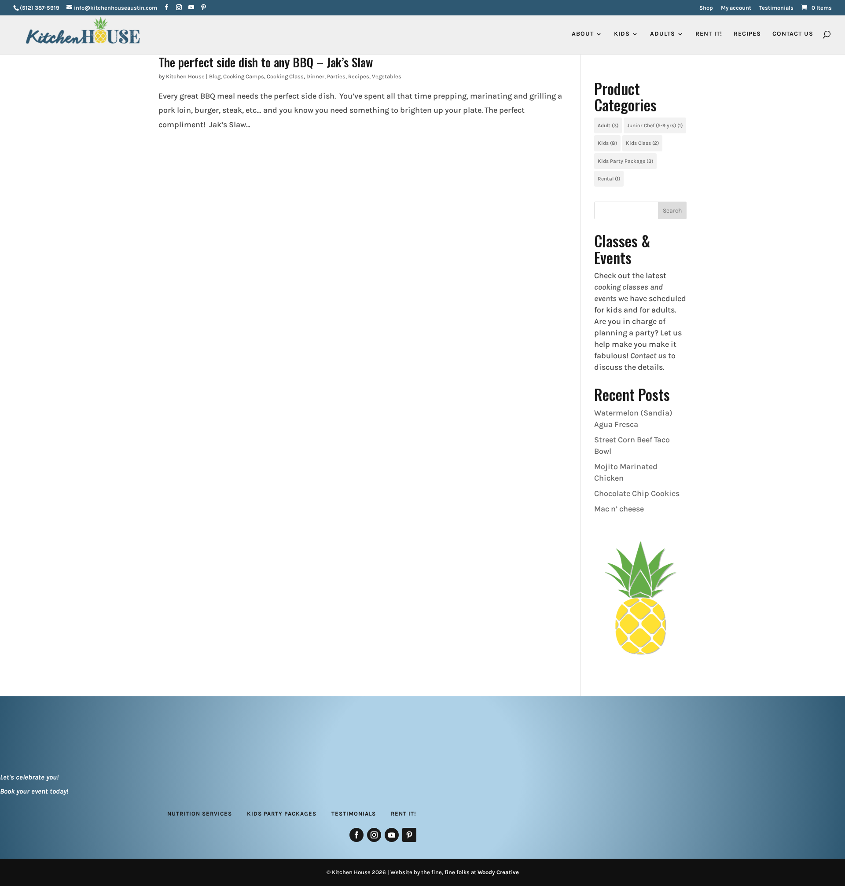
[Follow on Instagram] (374, 835)
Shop (706, 8)
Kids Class (642, 143)
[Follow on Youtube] (392, 835)
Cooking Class (285, 76)
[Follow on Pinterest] (409, 835)
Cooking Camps (243, 76)
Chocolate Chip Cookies (637, 493)
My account (736, 8)
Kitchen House (185, 76)
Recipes (747, 34)
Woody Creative (498, 872)
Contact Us (792, 34)
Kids (607, 143)
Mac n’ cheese (619, 509)
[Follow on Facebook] (356, 835)
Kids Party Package (625, 161)
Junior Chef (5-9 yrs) (655, 125)
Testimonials (776, 8)
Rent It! (403, 813)
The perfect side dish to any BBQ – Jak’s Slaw (265, 62)
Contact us (648, 355)
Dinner (315, 76)
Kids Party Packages (281, 813)
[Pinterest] (203, 7)
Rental (609, 179)
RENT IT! (708, 34)
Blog (214, 76)
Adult (608, 125)
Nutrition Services (199, 813)
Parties (336, 76)
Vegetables (386, 76)
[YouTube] (191, 7)
